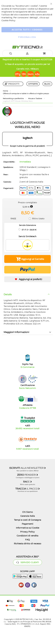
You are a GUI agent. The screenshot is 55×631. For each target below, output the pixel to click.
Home (6, 91)
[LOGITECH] (27, 139)
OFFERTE (33, 84)
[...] (50, 155)
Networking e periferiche (13, 98)
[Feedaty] (27, 439)
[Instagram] (28, 584)
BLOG (47, 84)
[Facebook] (34, 584)
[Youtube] (21, 584)
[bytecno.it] (27, 47)
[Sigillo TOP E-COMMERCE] (28, 358)
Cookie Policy (8, 20)
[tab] (27, 294)
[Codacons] (28, 398)
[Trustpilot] (27, 419)
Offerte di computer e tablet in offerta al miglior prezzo (26, 93)
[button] (27, 279)
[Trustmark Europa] (33, 379)
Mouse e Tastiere (35, 98)
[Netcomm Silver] (22, 379)
